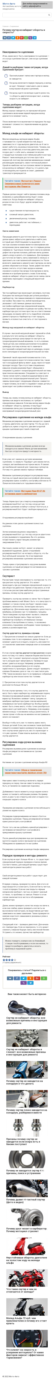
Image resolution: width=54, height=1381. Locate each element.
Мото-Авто (9, 3)
